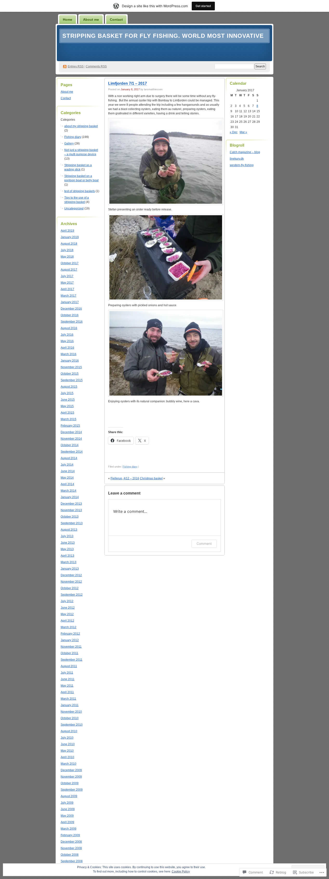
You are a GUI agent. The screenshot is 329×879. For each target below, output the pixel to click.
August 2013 (69, 529)
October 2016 (70, 315)
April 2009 (67, 822)
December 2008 (71, 841)
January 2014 (70, 497)
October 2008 (70, 854)
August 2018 (69, 243)
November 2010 (71, 711)
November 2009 (71, 776)
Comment (204, 543)
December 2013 (71, 503)
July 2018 (67, 250)
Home (67, 19)
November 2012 (71, 581)
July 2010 (67, 737)
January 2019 (70, 237)
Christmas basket (151, 478)
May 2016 (67, 341)
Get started (203, 6)
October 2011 (69, 653)
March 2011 (68, 698)
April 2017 (67, 289)
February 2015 (70, 425)
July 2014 (67, 464)
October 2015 (70, 373)
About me (91, 19)
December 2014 (71, 432)
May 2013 (67, 549)
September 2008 (72, 861)
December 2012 (71, 575)
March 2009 (68, 828)
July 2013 (67, 536)
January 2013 (70, 568)
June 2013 (68, 542)
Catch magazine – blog (245, 152)
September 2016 (72, 321)
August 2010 (69, 731)
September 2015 (72, 380)
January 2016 (70, 360)
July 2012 (67, 601)
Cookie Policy (181, 871)
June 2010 (68, 744)
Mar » (243, 132)
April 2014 (67, 484)
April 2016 (67, 347)
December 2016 (71, 308)
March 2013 (68, 562)
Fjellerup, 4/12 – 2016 (125, 478)
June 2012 (68, 607)
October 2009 (70, 783)
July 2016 (67, 334)
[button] (165, 161)
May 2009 (67, 815)
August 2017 (69, 269)
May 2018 (67, 256)
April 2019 (67, 230)
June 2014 (68, 471)
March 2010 (68, 763)
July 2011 (67, 672)
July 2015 (67, 393)
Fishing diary (72, 137)
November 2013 (71, 510)
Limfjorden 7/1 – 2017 (127, 83)
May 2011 (67, 685)
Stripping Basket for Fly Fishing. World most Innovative (163, 36)
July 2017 (67, 276)
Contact (116, 19)
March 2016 (68, 354)
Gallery (69, 143)
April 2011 (67, 692)
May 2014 (67, 477)
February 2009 (70, 835)
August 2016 (69, 328)
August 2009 (69, 796)
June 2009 (68, 809)
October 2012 (70, 588)
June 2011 (67, 679)
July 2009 (67, 802)
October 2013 (70, 516)
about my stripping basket (81, 126)
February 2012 (70, 633)
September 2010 (72, 724)
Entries (76, 66)
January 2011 (70, 705)
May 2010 (67, 750)
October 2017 (70, 263)
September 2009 (72, 789)
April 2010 (67, 757)
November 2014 (71, 438)
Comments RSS (96, 66)
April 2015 (67, 412)
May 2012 (67, 614)
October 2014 (70, 445)
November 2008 (71, 848)
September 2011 (71, 659)
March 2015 (68, 419)
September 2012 (72, 594)
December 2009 (71, 770)
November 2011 (71, 646)
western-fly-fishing (242, 165)
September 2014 (72, 451)
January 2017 (70, 302)
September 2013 (72, 523)
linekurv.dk (237, 158)
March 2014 (68, 490)
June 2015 (68, 399)
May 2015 (67, 406)
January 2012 (70, 640)
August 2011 (69, 666)
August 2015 (69, 386)
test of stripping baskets (79, 191)
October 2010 (70, 718)
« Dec (233, 132)
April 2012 (67, 620)
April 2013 (67, 555)
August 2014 (69, 458)
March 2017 (68, 295)
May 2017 (67, 282)
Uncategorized (74, 208)
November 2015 (71, 367)
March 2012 (68, 627)
